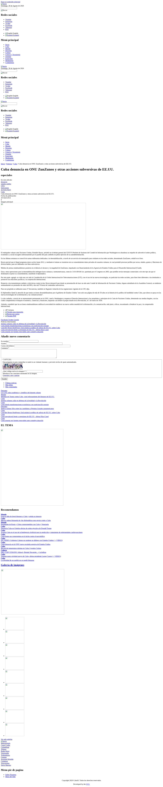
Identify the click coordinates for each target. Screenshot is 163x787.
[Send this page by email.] (12, 314)
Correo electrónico (7, 346)
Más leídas (9, 385)
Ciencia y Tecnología (12, 55)
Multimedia (9, 61)
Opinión (8, 57)
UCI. (88, 784)
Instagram (8, 21)
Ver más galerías (6, 739)
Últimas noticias (11, 383)
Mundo (7, 49)
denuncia (4, 182)
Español (16, 35)
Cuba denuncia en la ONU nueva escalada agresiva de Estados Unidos (25, 544)
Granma (4, 757)
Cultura (8, 53)
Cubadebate (5, 747)
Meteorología (5, 743)
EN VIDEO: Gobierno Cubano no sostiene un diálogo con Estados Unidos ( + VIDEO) (32, 540)
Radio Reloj (5, 751)
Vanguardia (5, 753)
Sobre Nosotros (10, 775)
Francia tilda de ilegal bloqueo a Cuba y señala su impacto (21, 516)
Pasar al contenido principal (10, 2)
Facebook (8, 25)
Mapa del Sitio (10, 777)
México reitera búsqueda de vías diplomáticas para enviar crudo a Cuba (26, 520)
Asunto (3, 343)
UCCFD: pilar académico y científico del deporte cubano (21, 393)
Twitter (7, 23)
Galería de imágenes (12, 565)
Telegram (8, 27)
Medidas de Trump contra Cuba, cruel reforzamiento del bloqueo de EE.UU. (27, 397)
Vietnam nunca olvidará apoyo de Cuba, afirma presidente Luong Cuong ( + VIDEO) (31, 556)
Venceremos (5, 763)
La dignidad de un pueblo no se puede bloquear (17, 560)
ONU (3, 186)
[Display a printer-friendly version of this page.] (14, 312)
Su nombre (5, 341)
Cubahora (4, 761)
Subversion (5, 188)
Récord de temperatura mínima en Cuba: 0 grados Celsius (21, 548)
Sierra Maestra (6, 765)
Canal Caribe (5, 745)
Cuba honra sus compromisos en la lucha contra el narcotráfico (23, 536)
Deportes (8, 51)
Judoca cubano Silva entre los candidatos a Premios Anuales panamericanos (27, 409)
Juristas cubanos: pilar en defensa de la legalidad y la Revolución (23, 324)
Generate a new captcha (11, 375)
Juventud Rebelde (7, 759)
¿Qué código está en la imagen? (14, 371)
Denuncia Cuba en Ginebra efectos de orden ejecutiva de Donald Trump (26, 528)
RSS (7, 29)
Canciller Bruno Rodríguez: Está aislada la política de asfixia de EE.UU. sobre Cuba (30, 328)
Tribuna (3, 749)
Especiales (9, 59)
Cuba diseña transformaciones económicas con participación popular (25, 326)
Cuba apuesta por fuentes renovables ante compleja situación (22, 332)
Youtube (8, 19)
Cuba (7, 47)
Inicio (7, 45)
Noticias (9, 164)
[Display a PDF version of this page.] (10, 316)
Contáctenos (9, 63)
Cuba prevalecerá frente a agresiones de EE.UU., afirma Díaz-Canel (25, 330)
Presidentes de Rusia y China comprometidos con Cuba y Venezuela (25, 524)
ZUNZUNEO (6, 190)
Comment (5, 348)
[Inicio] (4, 4)
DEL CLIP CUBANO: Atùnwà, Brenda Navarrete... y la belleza (23, 552)
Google (16, 320)
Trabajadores (5, 755)
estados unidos (6, 184)
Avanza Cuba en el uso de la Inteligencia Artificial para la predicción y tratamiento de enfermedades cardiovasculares (41, 532)
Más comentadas (11, 387)
